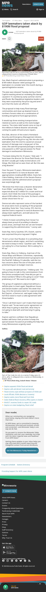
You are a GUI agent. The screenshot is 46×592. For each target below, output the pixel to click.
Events (4, 505)
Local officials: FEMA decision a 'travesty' (19, 394)
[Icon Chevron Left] (4, 351)
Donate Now (38, 4)
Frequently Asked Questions (12, 508)
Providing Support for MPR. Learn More (17, 471)
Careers (5, 500)
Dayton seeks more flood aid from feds (19, 397)
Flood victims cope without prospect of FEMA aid (22, 392)
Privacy (4, 524)
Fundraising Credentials (11, 511)
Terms (4, 535)
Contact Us (6, 503)
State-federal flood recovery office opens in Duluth (23, 400)
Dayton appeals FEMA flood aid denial (18, 386)
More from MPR (8, 514)
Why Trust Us (7, 538)
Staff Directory (7, 530)
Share (41, 39)
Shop (4, 527)
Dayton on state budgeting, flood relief (19, 405)
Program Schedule (8, 465)
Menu (6, 9)
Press (4, 522)
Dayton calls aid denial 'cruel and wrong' (19, 389)
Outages (5, 519)
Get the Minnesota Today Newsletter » (22, 450)
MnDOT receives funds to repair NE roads (20, 402)
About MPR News (8, 497)
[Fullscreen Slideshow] (4, 335)
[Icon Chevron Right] (42, 351)
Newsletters (6, 516)
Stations (5, 532)
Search (15, 9)
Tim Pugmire (6, 20)
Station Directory (23, 465)
